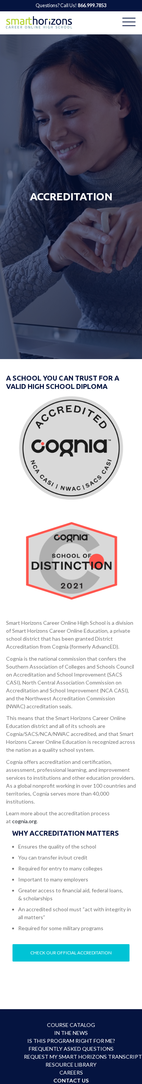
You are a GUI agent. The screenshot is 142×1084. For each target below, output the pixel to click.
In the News (71, 1033)
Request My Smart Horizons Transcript (71, 1056)
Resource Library (71, 1064)
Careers (71, 1072)
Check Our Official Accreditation (71, 952)
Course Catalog (71, 1025)
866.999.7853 (92, 5)
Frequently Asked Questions (71, 1048)
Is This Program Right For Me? (71, 1041)
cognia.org (24, 821)
